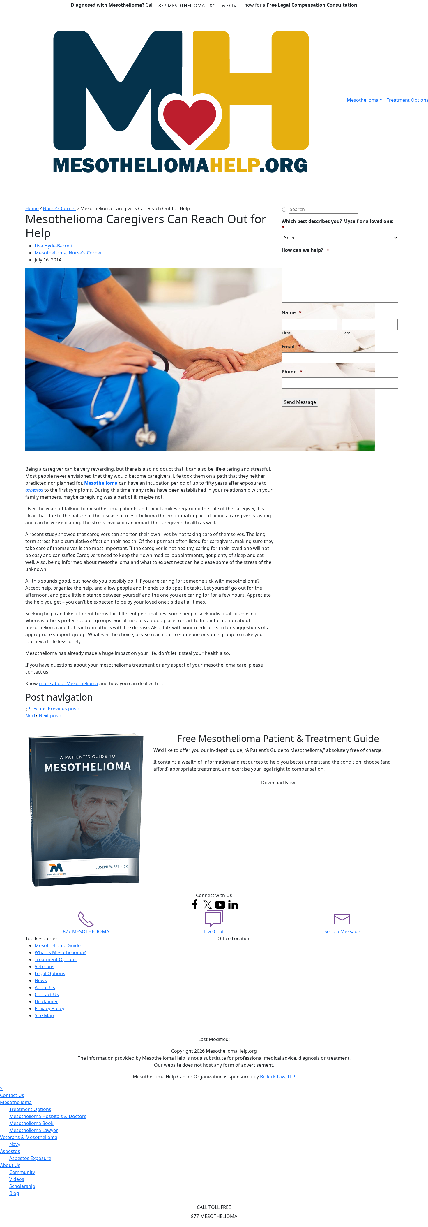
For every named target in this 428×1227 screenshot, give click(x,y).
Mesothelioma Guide (58, 945)
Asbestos (10, 1151)
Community (22, 1172)
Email (291, 347)
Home (32, 208)
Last (346, 332)
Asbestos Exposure (30, 1158)
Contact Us (47, 994)
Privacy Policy (49, 1008)
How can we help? (305, 250)
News (41, 980)
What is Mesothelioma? (60, 952)
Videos (16, 1179)
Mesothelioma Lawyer (33, 1130)
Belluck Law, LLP (277, 1076)
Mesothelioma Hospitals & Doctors (47, 1116)
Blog (14, 1193)
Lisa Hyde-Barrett (54, 245)
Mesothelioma (363, 100)
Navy (14, 1144)
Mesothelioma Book (31, 1123)
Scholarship (22, 1186)
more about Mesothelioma (68, 683)
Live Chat (229, 5)
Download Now (278, 782)
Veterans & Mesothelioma (28, 1137)
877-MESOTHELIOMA (181, 5)
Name (292, 313)
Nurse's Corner (59, 208)
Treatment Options (56, 959)
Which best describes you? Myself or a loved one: (338, 224)
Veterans (44, 966)
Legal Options (50, 973)
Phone (292, 372)
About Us (45, 987)
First (286, 332)
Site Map (44, 1015)
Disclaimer (46, 1001)
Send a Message (342, 931)
